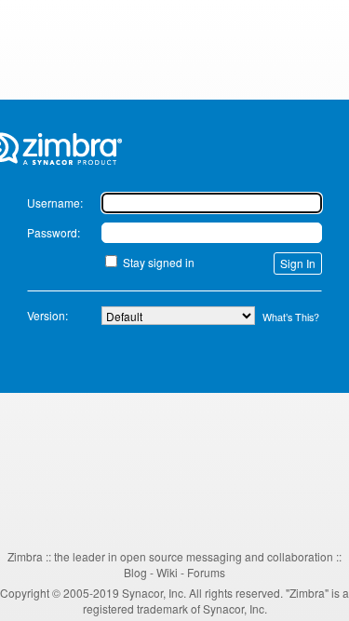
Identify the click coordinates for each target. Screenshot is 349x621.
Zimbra (25, 556)
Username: (55, 202)
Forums (206, 572)
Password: (53, 232)
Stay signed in (159, 262)
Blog (135, 572)
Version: (47, 315)
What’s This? (290, 317)
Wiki (167, 572)
